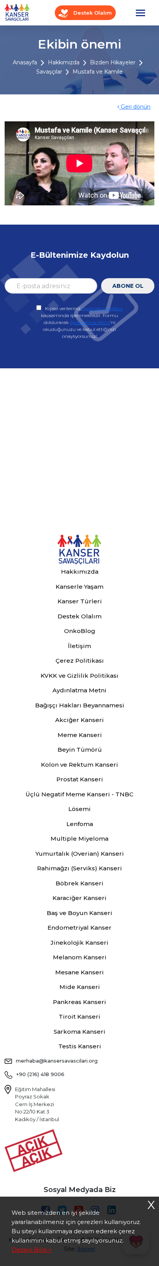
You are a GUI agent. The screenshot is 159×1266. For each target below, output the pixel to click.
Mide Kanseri (79, 987)
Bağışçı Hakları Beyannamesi (79, 705)
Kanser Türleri (80, 601)
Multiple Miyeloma (79, 838)
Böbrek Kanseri (79, 883)
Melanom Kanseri (80, 957)
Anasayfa (25, 62)
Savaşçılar (49, 71)
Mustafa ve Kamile (98, 71)
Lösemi (79, 809)
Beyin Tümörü (80, 749)
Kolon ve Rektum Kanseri (79, 764)
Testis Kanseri (79, 1046)
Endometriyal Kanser (79, 927)
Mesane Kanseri (79, 972)
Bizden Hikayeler (112, 62)
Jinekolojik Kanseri (79, 942)
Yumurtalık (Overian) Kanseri (80, 853)
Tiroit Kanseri (79, 1016)
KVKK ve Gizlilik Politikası (79, 675)
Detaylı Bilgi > (32, 1249)
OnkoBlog (79, 631)
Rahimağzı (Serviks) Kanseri (79, 868)
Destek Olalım (92, 13)
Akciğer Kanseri (79, 720)
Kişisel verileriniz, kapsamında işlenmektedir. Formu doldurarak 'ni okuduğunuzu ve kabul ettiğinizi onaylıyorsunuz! (82, 322)
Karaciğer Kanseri (79, 898)
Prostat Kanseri (79, 779)
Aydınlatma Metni (103, 308)
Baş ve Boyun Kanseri (79, 913)
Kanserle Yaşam (79, 586)
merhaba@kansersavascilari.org (57, 1061)
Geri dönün (135, 106)
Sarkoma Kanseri (79, 1031)
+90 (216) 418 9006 (40, 1074)
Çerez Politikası (80, 660)
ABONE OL (128, 285)
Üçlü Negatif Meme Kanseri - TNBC (79, 794)
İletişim (79, 646)
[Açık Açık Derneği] (35, 1150)
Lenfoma (79, 824)
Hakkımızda (64, 62)
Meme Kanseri (80, 735)
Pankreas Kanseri (79, 1002)
